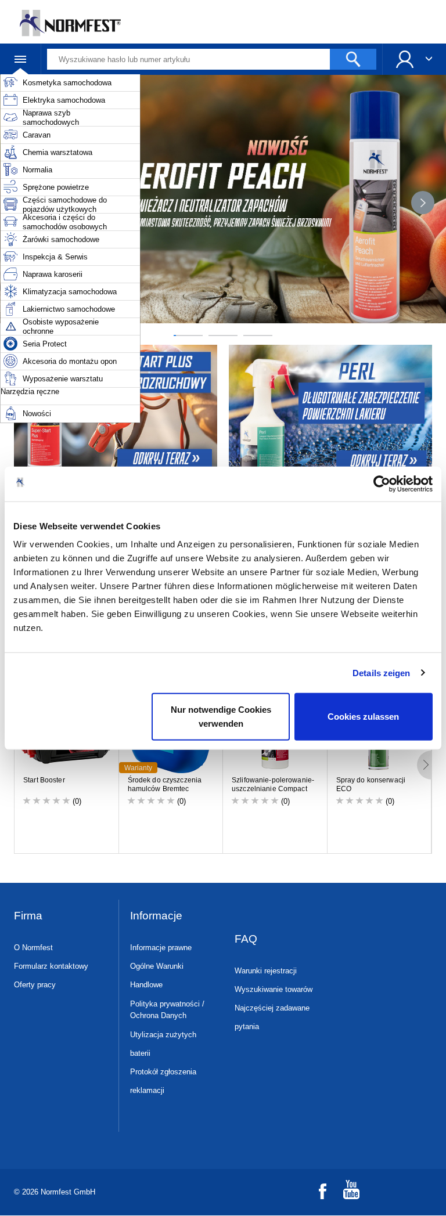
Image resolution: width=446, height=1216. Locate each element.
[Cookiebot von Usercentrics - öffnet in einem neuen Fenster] (382, 483)
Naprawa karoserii (52, 274)
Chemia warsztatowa (57, 152)
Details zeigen (381, 672)
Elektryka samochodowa (64, 100)
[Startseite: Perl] (332, 412)
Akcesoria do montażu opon (70, 361)
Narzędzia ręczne (30, 391)
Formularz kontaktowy (51, 966)
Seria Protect (45, 344)
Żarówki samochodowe (61, 239)
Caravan (37, 135)
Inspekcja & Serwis (55, 256)
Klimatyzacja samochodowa (70, 291)
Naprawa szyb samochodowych (51, 118)
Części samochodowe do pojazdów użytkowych (65, 205)
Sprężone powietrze (56, 187)
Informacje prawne (161, 947)
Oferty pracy (35, 984)
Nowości (37, 413)
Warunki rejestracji (266, 970)
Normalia (37, 169)
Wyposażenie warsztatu (63, 378)
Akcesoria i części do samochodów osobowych (65, 222)
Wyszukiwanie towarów (273, 989)
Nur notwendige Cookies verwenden (221, 716)
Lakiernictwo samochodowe (69, 309)
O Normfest (33, 947)
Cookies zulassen (363, 716)
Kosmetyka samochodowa (67, 82)
